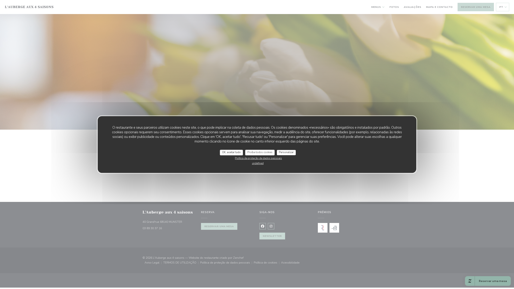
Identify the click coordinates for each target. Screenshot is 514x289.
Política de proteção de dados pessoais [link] (258, 158)
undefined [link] (258, 163)
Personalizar (286, 152)
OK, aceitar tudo (231, 152)
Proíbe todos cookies (259, 152)
